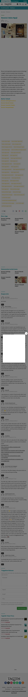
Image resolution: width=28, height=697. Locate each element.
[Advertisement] (14, 348)
